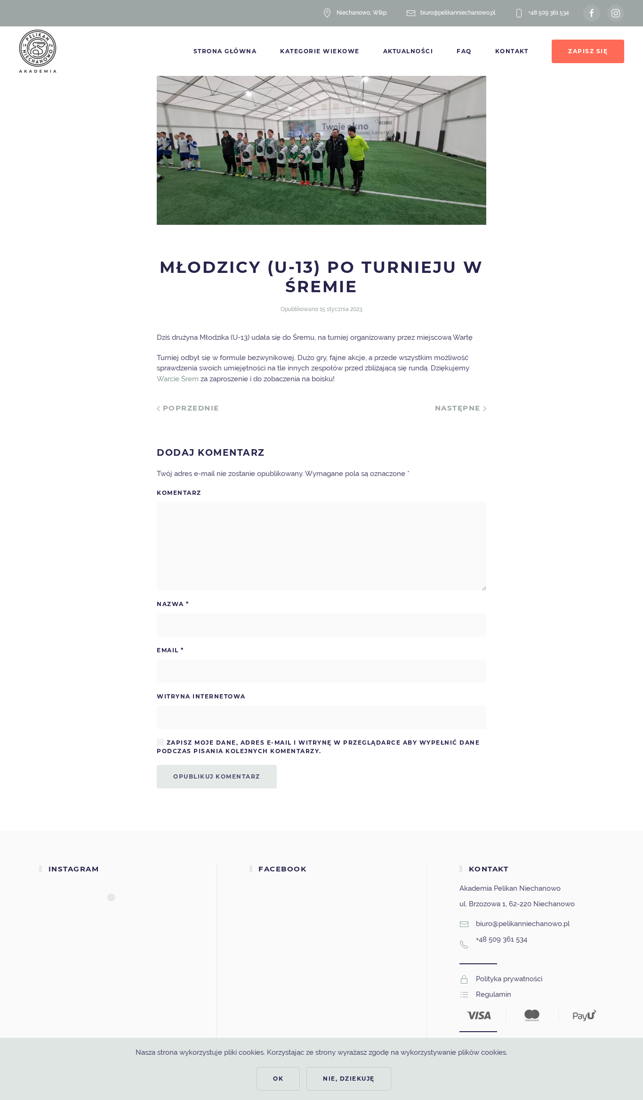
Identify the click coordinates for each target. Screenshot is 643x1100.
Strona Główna (225, 51)
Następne (459, 407)
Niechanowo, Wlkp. (362, 12)
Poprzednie (189, 407)
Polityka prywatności (509, 979)
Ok (278, 1078)
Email (170, 650)
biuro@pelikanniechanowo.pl (457, 12)
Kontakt (512, 51)
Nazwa (173, 603)
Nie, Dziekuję (349, 1078)
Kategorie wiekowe (320, 51)
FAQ (464, 51)
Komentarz (179, 492)
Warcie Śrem (178, 379)
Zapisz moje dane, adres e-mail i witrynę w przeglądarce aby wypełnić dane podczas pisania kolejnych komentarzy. (318, 747)
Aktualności (408, 51)
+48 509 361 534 (548, 12)
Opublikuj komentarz (216, 776)
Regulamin (493, 994)
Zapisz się (588, 51)
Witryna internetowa (201, 696)
